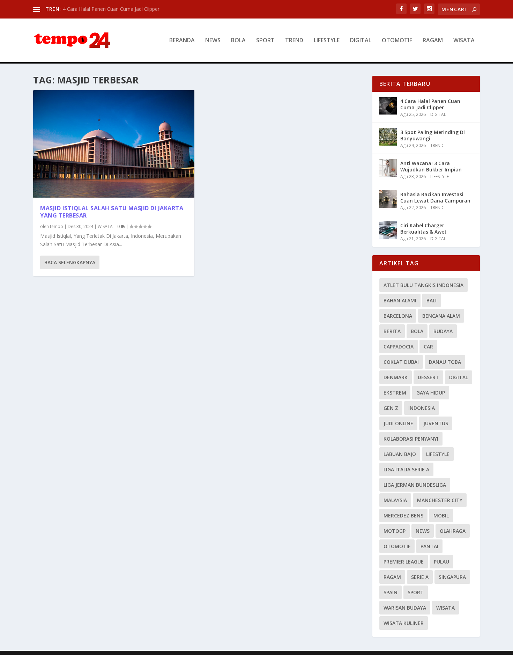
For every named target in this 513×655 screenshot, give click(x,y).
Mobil (441, 515)
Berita (392, 331)
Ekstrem (395, 392)
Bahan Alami (400, 300)
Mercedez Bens (403, 515)
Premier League (404, 561)
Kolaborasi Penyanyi (411, 438)
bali (431, 300)
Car (428, 346)
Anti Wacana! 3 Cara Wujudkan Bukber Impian (431, 166)
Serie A (420, 577)
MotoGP (395, 531)
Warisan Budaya (405, 607)
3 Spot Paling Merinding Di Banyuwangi (432, 135)
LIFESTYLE (327, 40)
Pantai (429, 546)
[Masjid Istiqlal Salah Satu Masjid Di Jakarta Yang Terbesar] (113, 144)
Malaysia (395, 500)
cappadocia (399, 346)
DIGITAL (360, 40)
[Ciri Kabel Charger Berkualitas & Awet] (388, 230)
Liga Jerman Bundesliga (415, 484)
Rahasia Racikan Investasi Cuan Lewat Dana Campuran (435, 197)
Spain (390, 592)
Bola (417, 331)
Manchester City (439, 500)
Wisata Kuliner (404, 623)
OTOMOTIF (397, 40)
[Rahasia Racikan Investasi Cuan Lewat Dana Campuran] (388, 199)
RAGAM (433, 40)
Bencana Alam (441, 315)
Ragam (392, 577)
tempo (56, 226)
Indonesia (421, 408)
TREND (294, 40)
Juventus (435, 423)
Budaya (443, 331)
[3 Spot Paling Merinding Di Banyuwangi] (388, 137)
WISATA (464, 40)
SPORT (265, 40)
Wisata (445, 607)
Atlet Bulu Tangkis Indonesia (423, 285)
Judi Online (398, 423)
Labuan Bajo (400, 454)
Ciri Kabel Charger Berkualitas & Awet (423, 228)
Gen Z (391, 408)
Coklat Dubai (401, 362)
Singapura (452, 577)
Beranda (182, 40)
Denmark (396, 377)
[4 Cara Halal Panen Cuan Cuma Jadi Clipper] (388, 106)
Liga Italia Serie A (406, 469)
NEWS (213, 40)
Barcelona (398, 315)
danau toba (445, 362)
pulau (441, 561)
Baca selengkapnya (69, 262)
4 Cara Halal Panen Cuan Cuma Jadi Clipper (111, 9)
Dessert (428, 377)
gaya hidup (430, 392)
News (423, 531)
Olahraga (453, 531)
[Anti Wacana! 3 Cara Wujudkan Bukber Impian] (388, 168)
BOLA (238, 40)
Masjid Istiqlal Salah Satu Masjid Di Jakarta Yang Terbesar (111, 211)
